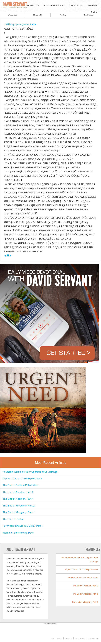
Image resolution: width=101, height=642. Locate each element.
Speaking (92, 5)
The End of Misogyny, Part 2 (19, 505)
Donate (59, 638)
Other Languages (80, 638)
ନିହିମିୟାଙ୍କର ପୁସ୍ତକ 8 (19, 24)
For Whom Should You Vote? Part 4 (23, 525)
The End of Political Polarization (20, 485)
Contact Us (68, 638)
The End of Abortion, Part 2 (18, 492)
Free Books (33, 5)
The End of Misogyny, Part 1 (19, 512)
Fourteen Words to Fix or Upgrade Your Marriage (30, 471)
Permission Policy (94, 638)
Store (93, 12)
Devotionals (76, 5)
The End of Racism (13, 519)
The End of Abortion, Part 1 (18, 498)
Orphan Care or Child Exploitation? (22, 478)
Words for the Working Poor (18, 532)
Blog (52, 638)
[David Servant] (15, 5)
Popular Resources (54, 5)
